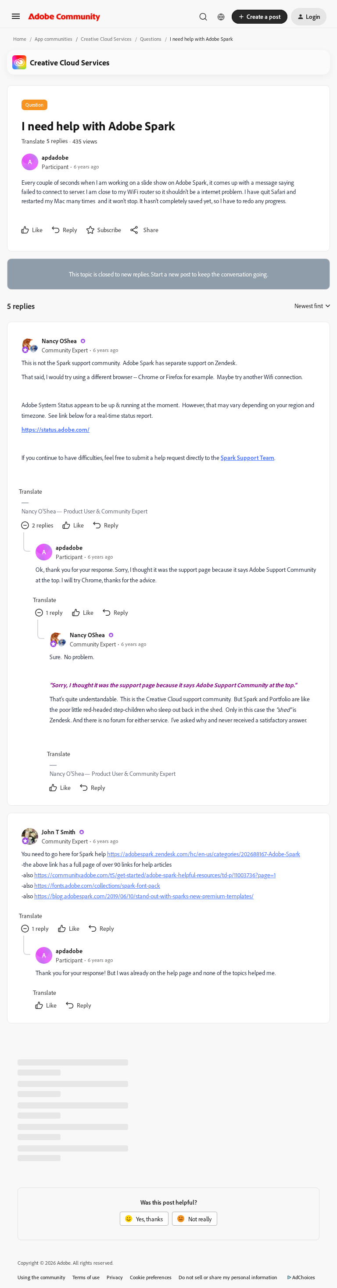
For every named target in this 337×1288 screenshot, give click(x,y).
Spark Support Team (247, 457)
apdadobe (55, 157)
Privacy (115, 1277)
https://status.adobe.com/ (56, 429)
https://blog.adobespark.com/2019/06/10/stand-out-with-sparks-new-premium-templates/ (144, 896)
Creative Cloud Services (106, 39)
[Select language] (221, 17)
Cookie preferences (151, 1277)
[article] (168, 434)
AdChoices (303, 1277)
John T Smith (58, 832)
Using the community (41, 1277)
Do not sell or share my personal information (228, 1277)
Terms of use (86, 1277)
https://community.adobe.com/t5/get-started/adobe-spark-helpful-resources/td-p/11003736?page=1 (155, 875)
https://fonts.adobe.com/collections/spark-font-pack (97, 885)
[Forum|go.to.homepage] (64, 17)
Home (19, 39)
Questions (150, 39)
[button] (16, 19)
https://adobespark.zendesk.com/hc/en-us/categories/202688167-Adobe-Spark (203, 853)
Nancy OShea (59, 340)
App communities (53, 39)
